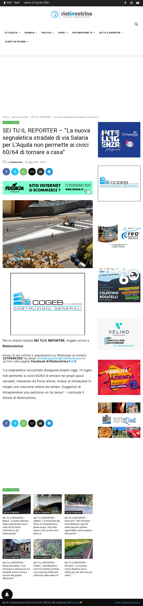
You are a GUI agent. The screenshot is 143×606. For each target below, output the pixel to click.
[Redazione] (5, 162)
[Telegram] (49, 171)
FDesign (75, 602)
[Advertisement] (71, 83)
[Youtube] (138, 3)
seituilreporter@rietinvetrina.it (60, 358)
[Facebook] (125, 3)
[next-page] (11, 587)
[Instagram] (131, 3)
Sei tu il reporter (20, 117)
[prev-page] (5, 587)
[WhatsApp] (23, 171)
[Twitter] (15, 171)
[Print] (40, 171)
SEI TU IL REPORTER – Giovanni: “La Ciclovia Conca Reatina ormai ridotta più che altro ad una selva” (78, 569)
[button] (136, 24)
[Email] (32, 171)
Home (6, 117)
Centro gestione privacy (127, 602)
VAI (72, 361)
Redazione (16, 162)
